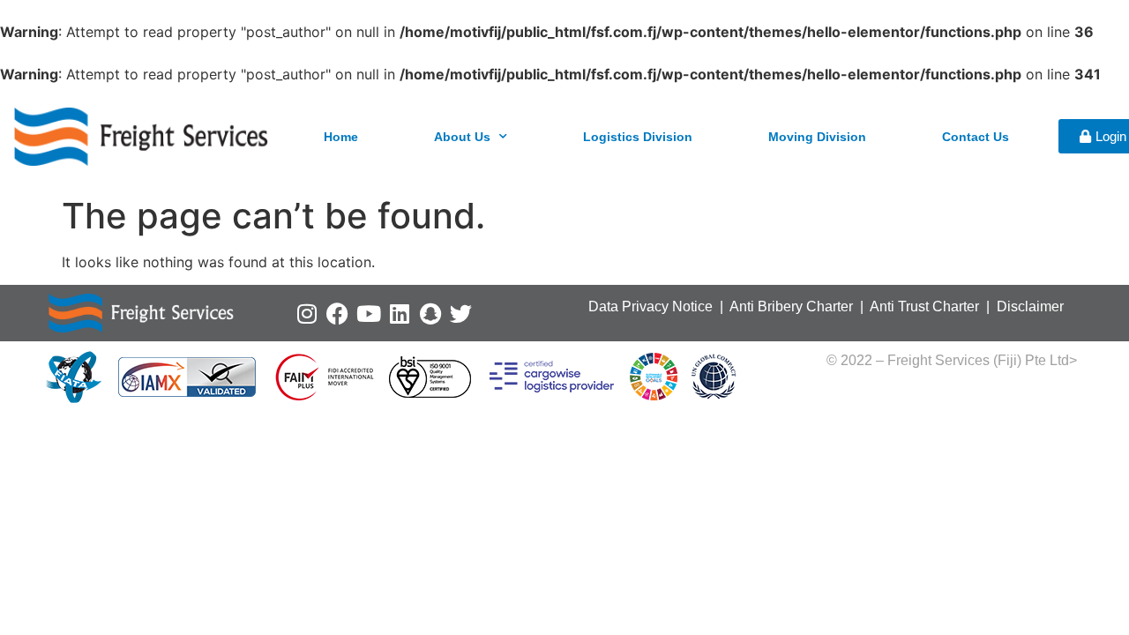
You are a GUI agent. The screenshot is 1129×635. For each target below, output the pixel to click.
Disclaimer (1030, 306)
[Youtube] (368, 313)
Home (341, 137)
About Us (462, 137)
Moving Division (817, 137)
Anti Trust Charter (926, 306)
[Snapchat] (430, 313)
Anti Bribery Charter (791, 306)
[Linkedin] (399, 313)
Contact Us (975, 137)
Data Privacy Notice (650, 306)
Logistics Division (637, 137)
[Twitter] (460, 313)
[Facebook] (337, 313)
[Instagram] (306, 313)
